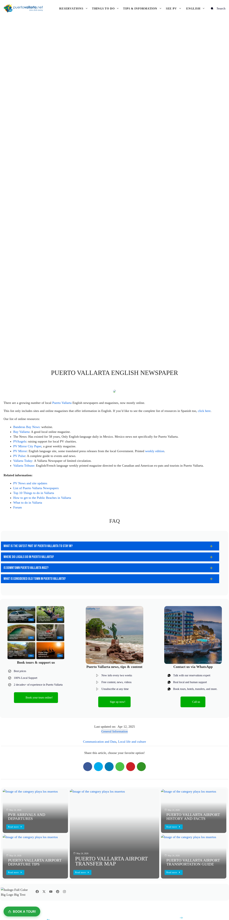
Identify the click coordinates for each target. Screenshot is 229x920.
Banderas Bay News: (26, 427)
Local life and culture (132, 741)
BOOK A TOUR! (24, 911)
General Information (114, 731)
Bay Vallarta (21, 432)
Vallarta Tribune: (24, 465)
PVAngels (19, 441)
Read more (80, 872)
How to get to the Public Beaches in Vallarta (42, 498)
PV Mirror (20, 451)
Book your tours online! (39, 697)
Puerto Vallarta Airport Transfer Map (111, 861)
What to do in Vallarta (27, 502)
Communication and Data (99, 741)
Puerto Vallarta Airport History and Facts (193, 816)
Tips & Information (140, 8)
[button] (110, 546)
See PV (171, 8)
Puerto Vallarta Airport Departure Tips (35, 862)
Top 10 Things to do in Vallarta (33, 493)
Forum (17, 507)
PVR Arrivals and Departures (26, 816)
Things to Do (103, 8)
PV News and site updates (30, 483)
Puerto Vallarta (62, 403)
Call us (196, 701)
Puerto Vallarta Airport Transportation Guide (193, 862)
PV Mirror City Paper (27, 446)
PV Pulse (19, 456)
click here (204, 411)
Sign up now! (117, 701)
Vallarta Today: (23, 461)
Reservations (71, 8)
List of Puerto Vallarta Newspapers (36, 488)
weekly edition (154, 451)
